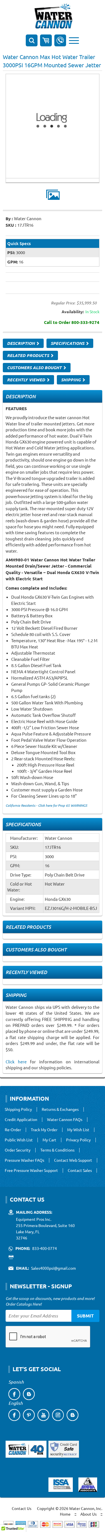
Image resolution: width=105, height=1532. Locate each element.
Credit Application (21, 1119)
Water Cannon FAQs (64, 1119)
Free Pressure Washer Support (31, 1170)
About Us (88, 1513)
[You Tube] (43, 1415)
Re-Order (13, 1130)
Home (65, 1513)
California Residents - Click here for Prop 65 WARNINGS (46, 805)
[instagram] (58, 1415)
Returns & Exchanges (60, 1109)
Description (21, 343)
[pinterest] (29, 1415)
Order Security (18, 1150)
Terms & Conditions (57, 1150)
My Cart (49, 1140)
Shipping (71, 379)
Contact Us (21, 1508)
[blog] (29, 1394)
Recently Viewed (26, 379)
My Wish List (78, 1130)
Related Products (28, 355)
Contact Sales (80, 1170)
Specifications (68, 343)
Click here (16, 1061)
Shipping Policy (18, 1109)
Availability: (73, 311)
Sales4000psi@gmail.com (53, 1268)
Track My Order (44, 1130)
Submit (85, 1316)
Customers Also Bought (35, 367)
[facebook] (14, 1394)
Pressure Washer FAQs (24, 1160)
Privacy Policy (78, 1140)
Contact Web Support (73, 1160)
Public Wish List (19, 1140)
